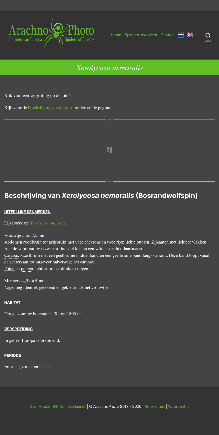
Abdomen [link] (13, 242)
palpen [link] (27, 268)
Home (116, 35)
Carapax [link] (11, 255)
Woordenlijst (179, 406)
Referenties (155, 406)
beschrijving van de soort (51, 108)
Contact (168, 35)
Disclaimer (77, 406)
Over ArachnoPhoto (46, 406)
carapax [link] (87, 262)
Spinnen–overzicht (141, 35)
